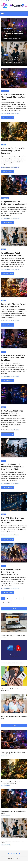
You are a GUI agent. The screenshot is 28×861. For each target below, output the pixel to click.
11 (3, 602)
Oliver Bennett (9, 38)
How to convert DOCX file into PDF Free (12, 663)
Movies (3, 460)
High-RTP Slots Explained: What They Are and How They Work (12, 520)
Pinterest (16, 853)
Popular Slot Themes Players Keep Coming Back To (13, 305)
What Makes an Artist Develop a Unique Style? (11, 254)
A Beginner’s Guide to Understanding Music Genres (14, 203)
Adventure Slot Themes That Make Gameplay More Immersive (13, 150)
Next (9, 602)
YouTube (19, 853)
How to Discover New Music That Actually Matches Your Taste (14, 33)
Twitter (11, 853)
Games (3, 144)
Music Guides (7, 28)
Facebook (8, 853)
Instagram (14, 853)
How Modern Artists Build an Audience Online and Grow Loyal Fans (14, 58)
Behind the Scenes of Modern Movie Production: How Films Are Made (12, 466)
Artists (5, 53)
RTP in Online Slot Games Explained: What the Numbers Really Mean (12, 413)
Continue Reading (8, 118)
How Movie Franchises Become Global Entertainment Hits (11, 571)
